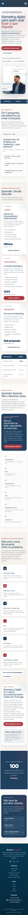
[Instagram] (10, 861)
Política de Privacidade (12, 912)
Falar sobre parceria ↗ (14, 347)
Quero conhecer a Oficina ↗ (13, 446)
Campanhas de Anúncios (14, 872)
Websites (14, 870)
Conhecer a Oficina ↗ (14, 250)
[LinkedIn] (17, 861)
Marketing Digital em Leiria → (13, 724)
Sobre (14, 884)
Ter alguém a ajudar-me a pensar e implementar (14, 171)
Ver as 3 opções (7, 53)
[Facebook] (14, 861)
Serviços (14, 886)
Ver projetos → (7, 676)
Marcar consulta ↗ (14, 298)
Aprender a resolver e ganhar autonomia (13, 157)
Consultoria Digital (14, 875)
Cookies (19, 912)
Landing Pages (14, 868)
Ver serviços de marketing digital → (13, 672)
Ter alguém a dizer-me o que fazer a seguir (14, 164)
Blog (14, 888)
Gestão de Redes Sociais (14, 877)
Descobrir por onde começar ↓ (11, 48)
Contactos (14, 890)
